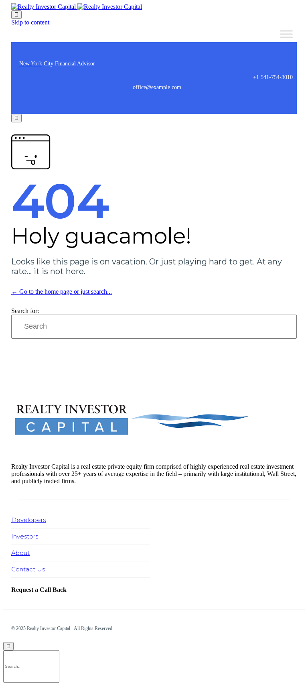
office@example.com (157, 87)
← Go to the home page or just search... (61, 291)
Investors (24, 536)
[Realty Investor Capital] (76, 6)
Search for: (25, 310)
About (20, 553)
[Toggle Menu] (286, 34)
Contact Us (28, 569)
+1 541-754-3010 (273, 77)
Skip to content (30, 22)
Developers (28, 520)
